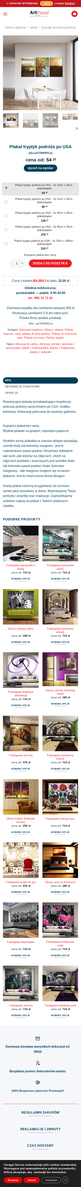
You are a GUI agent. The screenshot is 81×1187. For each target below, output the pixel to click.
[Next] (71, 72)
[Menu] (5, 14)
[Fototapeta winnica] (21, 733)
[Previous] (9, 72)
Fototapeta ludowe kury (60, 818)
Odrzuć (32, 1180)
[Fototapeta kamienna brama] (60, 733)
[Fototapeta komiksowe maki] (60, 920)
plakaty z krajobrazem (62, 347)
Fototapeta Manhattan (21, 942)
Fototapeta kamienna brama (60, 757)
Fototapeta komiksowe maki (60, 943)
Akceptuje (13, 1180)
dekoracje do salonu (26, 343)
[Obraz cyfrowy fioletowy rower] (60, 669)
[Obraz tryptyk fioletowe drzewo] (21, 797)
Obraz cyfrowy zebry (21, 628)
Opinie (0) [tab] (11, 392)
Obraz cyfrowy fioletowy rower (60, 692)
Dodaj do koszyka (50, 263)
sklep (33, 27)
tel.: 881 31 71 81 (40, 298)
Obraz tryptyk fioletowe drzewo (20, 820)
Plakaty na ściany (34, 337)
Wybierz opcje (20, 579)
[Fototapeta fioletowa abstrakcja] (21, 670)
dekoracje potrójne (49, 343)
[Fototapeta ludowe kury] (60, 797)
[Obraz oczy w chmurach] (60, 860)
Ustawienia (51, 1180)
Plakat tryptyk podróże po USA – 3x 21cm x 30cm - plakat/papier (44, 200)
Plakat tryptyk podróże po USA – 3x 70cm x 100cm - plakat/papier (44, 242)
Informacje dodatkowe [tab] (22, 386)
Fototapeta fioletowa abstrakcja (20, 693)
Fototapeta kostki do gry (21, 882)
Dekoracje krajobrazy (31, 329)
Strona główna (15, 27)
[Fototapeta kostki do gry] (21, 860)
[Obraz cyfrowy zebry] (21, 607)
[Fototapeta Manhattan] (21, 920)
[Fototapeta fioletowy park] (60, 983)
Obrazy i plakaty (54, 329)
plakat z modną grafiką (35, 347)
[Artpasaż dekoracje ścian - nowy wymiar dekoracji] (39, 14)
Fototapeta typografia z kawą (20, 567)
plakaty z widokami (41, 352)
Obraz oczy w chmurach (60, 882)
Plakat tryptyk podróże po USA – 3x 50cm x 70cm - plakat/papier (44, 228)
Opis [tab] (8, 380)
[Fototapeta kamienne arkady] (60, 607)
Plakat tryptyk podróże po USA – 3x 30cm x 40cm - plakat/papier (44, 214)
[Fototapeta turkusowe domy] (60, 543)
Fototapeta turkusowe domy (60, 567)
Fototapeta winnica (21, 755)
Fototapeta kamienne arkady (60, 630)
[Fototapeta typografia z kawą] (21, 543)
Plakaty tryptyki (55, 337)
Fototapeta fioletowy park (60, 1005)
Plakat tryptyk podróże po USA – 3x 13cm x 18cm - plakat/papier (44, 187)
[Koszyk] (74, 14)
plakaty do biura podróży (58, 27)
